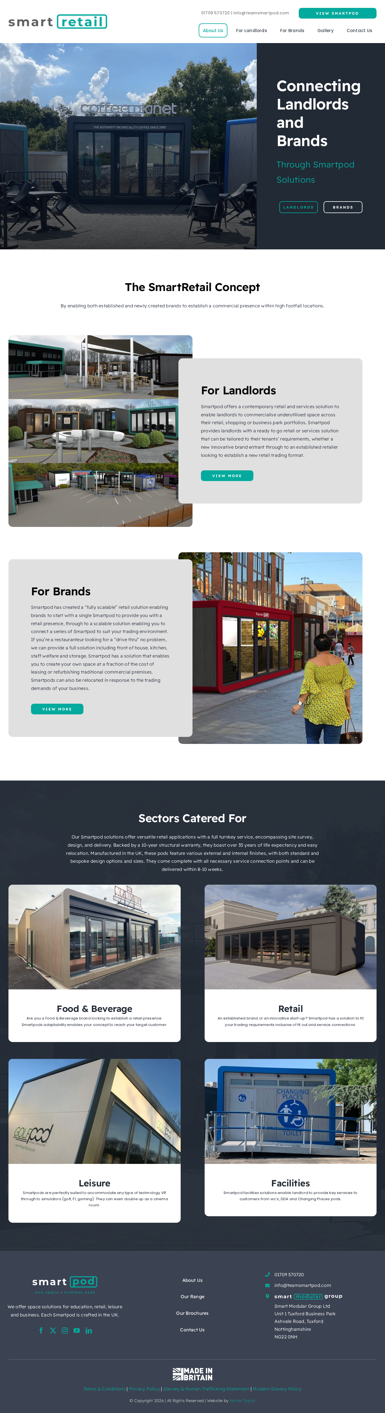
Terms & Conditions (104, 1389)
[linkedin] (89, 1330)
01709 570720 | (217, 13)
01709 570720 (289, 1274)
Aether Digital (242, 1400)
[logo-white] (64, 1278)
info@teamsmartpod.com (261, 13)
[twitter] (53, 1330)
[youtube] (77, 1330)
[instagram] (65, 1330)
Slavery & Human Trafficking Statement (206, 1389)
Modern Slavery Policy (277, 1389)
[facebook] (41, 1330)
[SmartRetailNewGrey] (57, 16)
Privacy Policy (145, 1389)
